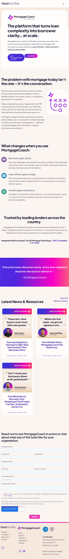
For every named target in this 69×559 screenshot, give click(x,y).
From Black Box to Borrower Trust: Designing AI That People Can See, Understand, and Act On (17, 401)
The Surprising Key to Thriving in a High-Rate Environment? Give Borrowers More (17, 346)
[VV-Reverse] (52, 527)
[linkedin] (2, 547)
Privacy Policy (54, 554)
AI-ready (35, 243)
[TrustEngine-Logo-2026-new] (10, 3)
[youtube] (24, 551)
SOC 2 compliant (60, 240)
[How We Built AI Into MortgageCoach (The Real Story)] (52, 310)
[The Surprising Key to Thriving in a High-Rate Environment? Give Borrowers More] (17, 310)
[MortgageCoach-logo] (29, 527)
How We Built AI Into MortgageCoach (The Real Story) (52, 345)
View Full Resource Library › (61, 301)
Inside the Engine (12, 355)
